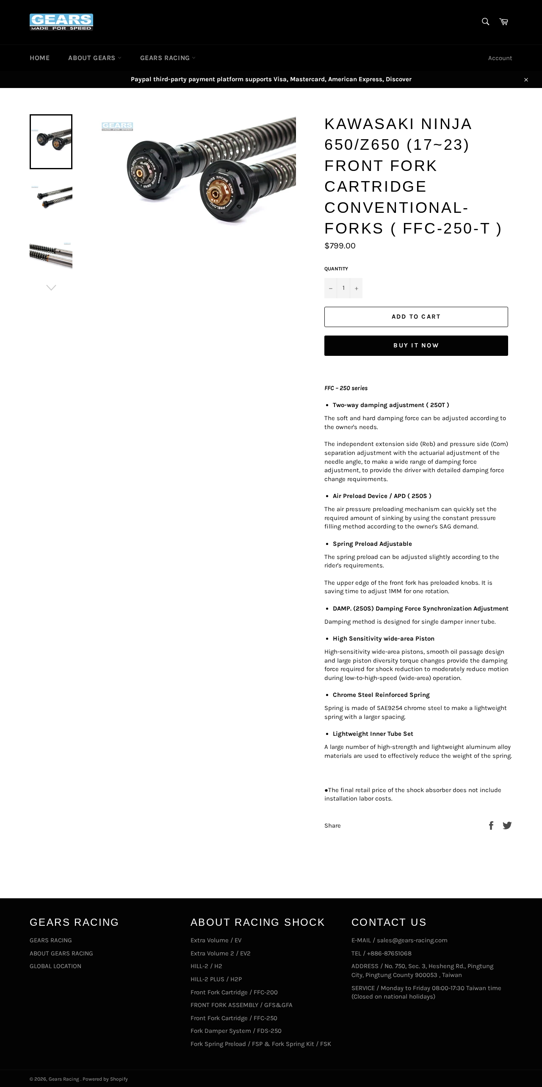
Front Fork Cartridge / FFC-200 (234, 992)
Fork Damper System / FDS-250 (236, 1031)
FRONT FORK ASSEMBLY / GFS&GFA (242, 1005)
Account (500, 58)
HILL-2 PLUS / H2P (216, 979)
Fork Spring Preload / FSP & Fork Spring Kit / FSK (261, 1044)
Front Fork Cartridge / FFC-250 (234, 1018)
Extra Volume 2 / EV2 (221, 953)
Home (40, 58)
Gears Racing (64, 1079)
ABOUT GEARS (92, 58)
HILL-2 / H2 (206, 966)
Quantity (336, 269)
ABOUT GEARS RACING (61, 953)
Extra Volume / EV (216, 940)
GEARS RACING (166, 58)
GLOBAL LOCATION (55, 966)
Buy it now (416, 345)
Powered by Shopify (105, 1079)
